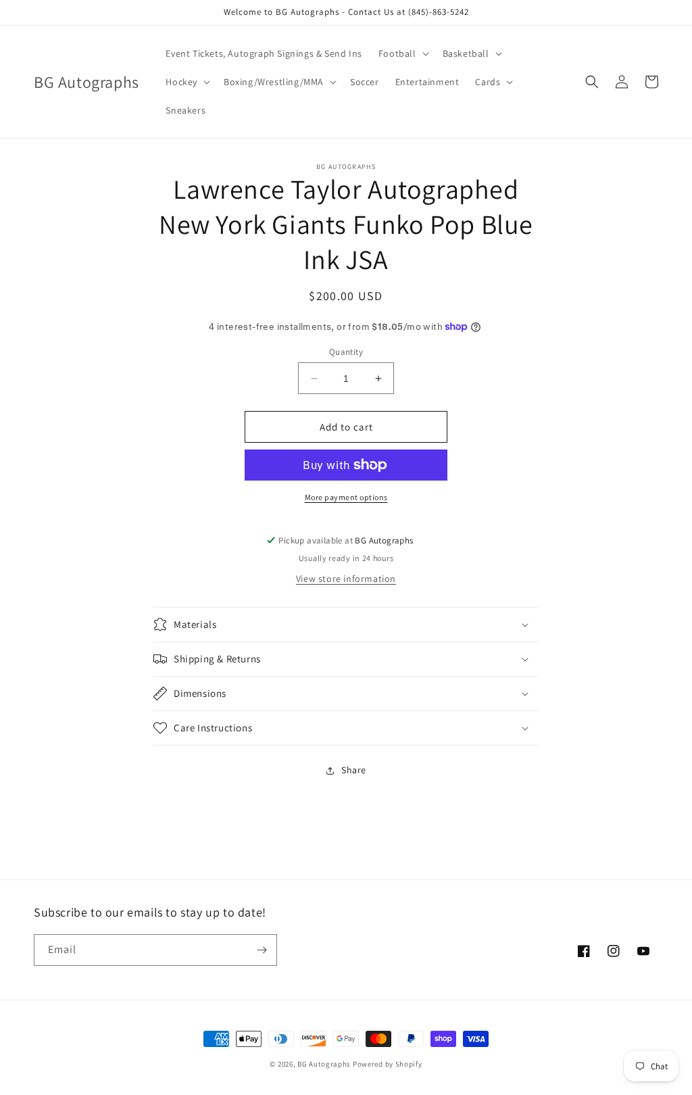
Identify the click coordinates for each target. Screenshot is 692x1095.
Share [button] (353, 770)
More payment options (346, 497)
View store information (346, 579)
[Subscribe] (261, 950)
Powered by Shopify (387, 1064)
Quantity (346, 352)
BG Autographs (324, 1064)
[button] (402, 53)
